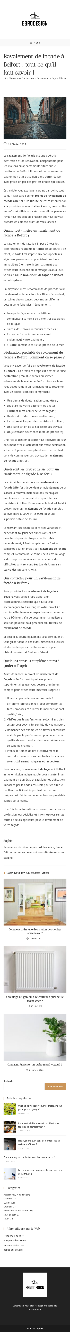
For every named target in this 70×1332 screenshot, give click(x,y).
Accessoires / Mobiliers (15, 1194)
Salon (6, 1218)
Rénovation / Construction (16, 1210)
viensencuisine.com (14, 1245)
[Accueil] (5, 78)
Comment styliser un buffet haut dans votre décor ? (29, 1157)
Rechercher (9, 1081)
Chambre (8, 1198)
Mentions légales (35, 1328)
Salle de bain (10, 1214)
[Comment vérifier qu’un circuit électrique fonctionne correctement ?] (10, 1127)
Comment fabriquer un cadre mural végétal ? (34, 1064)
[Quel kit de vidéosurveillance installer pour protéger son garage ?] (10, 1109)
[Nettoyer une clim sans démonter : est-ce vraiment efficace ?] (10, 1144)
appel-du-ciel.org (13, 1249)
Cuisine (7, 1202)
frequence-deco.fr (13, 1235)
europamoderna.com (15, 1240)
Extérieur (8, 1206)
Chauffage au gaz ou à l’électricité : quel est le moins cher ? (35, 998)
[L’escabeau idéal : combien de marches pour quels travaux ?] (10, 1174)
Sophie (8, 841)
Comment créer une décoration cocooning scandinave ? (35, 931)
